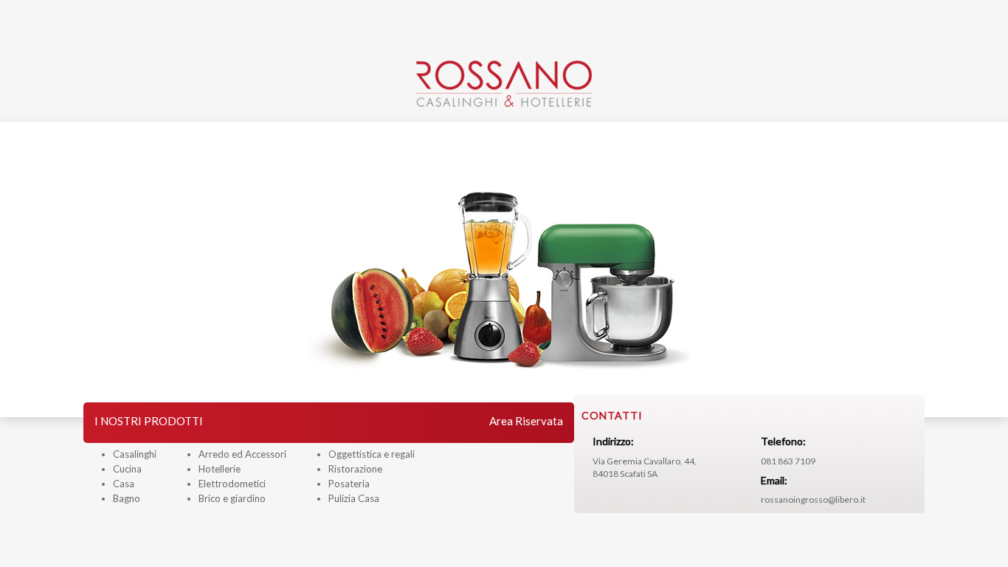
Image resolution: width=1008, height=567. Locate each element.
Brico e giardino (232, 498)
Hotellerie (220, 469)
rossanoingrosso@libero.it (813, 499)
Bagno (126, 498)
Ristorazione (355, 469)
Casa (123, 483)
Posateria (349, 483)
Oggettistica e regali (371, 454)
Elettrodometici (232, 483)
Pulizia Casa (353, 498)
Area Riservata (526, 420)
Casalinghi (134, 454)
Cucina (127, 469)
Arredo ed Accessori (242, 454)
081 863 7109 (788, 461)
